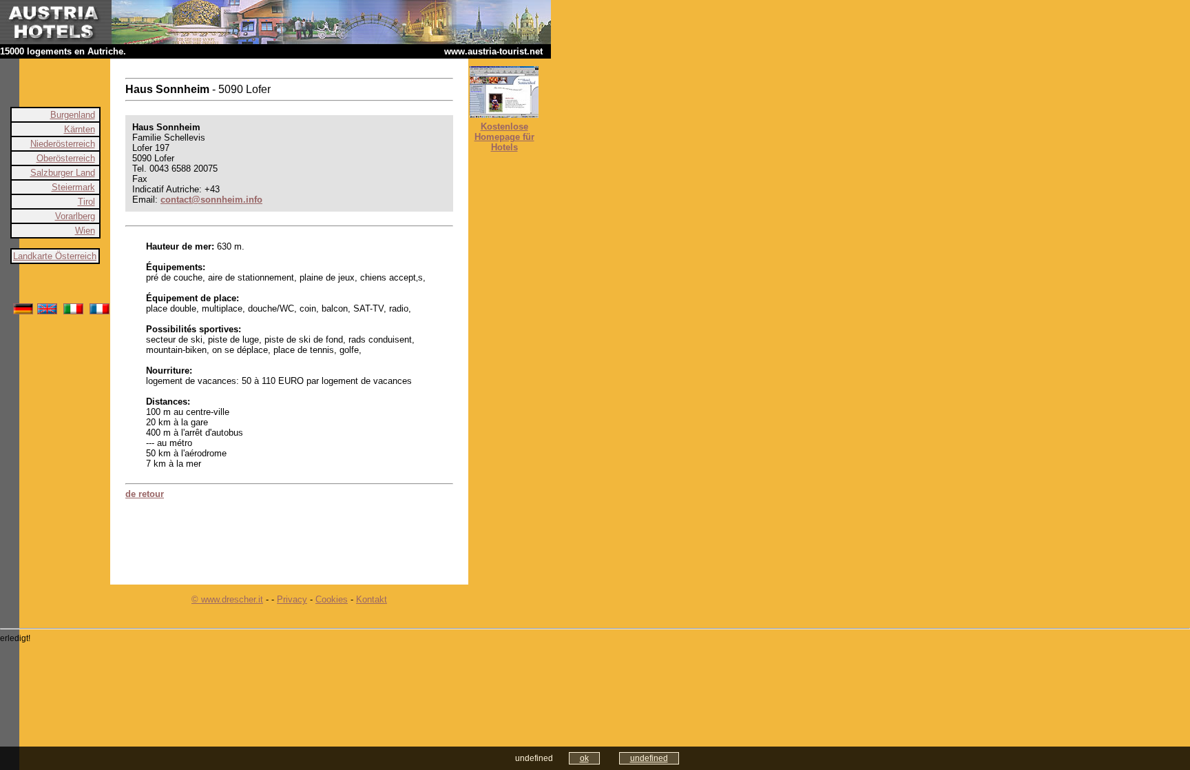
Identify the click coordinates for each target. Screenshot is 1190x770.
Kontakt (371, 599)
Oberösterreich (65, 158)
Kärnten (79, 129)
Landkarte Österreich (54, 256)
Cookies (331, 599)
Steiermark (73, 187)
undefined (649, 758)
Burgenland (72, 115)
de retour (144, 494)
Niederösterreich (62, 144)
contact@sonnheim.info (211, 199)
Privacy (292, 599)
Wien (85, 230)
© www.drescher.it (227, 599)
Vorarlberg (75, 216)
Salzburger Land (62, 173)
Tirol (86, 201)
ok (584, 758)
